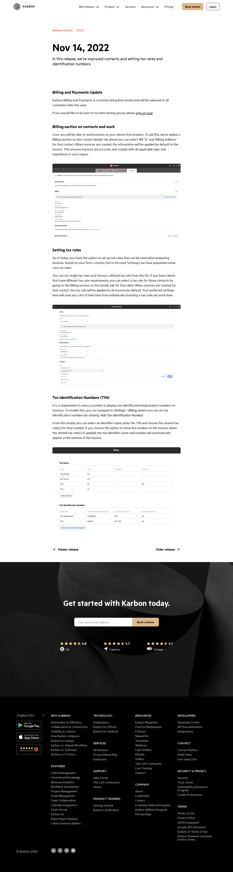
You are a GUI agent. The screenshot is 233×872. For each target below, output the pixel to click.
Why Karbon (60, 715)
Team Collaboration (63, 800)
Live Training (143, 768)
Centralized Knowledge (65, 777)
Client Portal (59, 809)
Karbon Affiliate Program (151, 809)
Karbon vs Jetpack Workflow (69, 745)
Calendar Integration (64, 805)
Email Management (63, 795)
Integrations (101, 722)
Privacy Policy (186, 817)
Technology (103, 715)
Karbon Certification (106, 809)
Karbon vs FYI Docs (63, 754)
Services (99, 743)
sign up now (144, 113)
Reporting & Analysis (64, 818)
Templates (141, 740)
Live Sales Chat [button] (187, 759)
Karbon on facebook (60, 850)
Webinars (141, 745)
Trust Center (185, 782)
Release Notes (62, 30)
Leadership (142, 795)
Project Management (64, 791)
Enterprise (99, 759)
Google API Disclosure (191, 827)
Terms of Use (185, 813)
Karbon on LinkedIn (53, 850)
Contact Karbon (187, 749)
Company (142, 784)
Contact (184, 743)
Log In (212, 6)
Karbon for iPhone (104, 726)
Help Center (100, 777)
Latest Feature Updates (66, 823)
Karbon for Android (105, 731)
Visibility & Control (63, 731)
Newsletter (142, 735)
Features (58, 766)
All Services (100, 749)
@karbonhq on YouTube (66, 850)
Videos (139, 758)
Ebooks (140, 754)
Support (99, 771)
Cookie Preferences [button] (189, 794)
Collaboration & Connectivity (69, 726)
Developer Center (188, 722)
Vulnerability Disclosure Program (192, 788)
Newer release (68, 549)
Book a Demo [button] (192, 6)
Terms (182, 806)
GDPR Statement (188, 822)
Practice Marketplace (148, 726)
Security (182, 777)
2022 (80, 30)
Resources (143, 715)
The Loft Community (106, 782)
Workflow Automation (65, 786)
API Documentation (189, 726)
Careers (140, 800)
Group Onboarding (105, 754)
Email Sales (184, 754)
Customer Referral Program (152, 805)
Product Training (107, 798)
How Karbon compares (65, 735)
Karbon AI (57, 814)
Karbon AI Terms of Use (192, 831)
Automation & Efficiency (66, 722)
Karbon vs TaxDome (63, 749)
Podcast (140, 731)
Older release (165, 549)
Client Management (63, 772)
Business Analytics (62, 782)
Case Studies (143, 749)
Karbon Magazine (146, 722)
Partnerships (143, 814)
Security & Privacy (191, 771)
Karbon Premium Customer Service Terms (194, 837)
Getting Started (103, 805)
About (139, 791)
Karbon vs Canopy (62, 740)
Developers (186, 715)
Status (97, 786)
